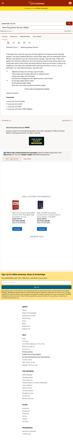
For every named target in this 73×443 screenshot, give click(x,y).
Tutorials (25, 341)
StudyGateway (27, 377)
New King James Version (15, 127)
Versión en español (29, 431)
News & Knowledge (29, 313)
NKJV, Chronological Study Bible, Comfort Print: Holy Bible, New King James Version (23, 215)
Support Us (26, 329)
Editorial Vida (27, 388)
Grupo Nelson (27, 385)
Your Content (37, 36)
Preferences (26, 434)
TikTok (24, 416)
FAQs (24, 339)
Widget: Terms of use (29, 365)
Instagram (26, 411)
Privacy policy (27, 352)
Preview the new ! (36, 8)
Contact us (26, 349)
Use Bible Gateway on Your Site (33, 344)
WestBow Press (27, 393)
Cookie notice (27, 360)
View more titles (36, 237)
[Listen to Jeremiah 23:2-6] (29, 42)
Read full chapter (12, 93)
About (24, 310)
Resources (13, 36)
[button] (70, 3)
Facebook (25, 408)
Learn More (27, 159)
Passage (4, 36)
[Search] (69, 23)
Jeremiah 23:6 (13, 109)
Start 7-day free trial (12, 159)
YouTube (25, 421)
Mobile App (26, 318)
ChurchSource (27, 380)
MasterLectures (28, 398)
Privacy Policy (54, 296)
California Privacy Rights (31, 354)
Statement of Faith (29, 316)
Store (24, 321)
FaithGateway (27, 375)
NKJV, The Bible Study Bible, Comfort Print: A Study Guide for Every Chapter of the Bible (48, 215)
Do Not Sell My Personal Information (36, 357)
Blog (23, 323)
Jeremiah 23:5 (13, 101)
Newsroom (26, 326)
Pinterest (25, 413)
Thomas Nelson (27, 391)
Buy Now (17, 229)
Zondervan (26, 396)
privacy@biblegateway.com (10, 298)
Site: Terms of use (28, 362)
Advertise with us (28, 346)
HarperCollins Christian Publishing (34, 383)
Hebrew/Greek (25, 36)
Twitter (24, 419)
